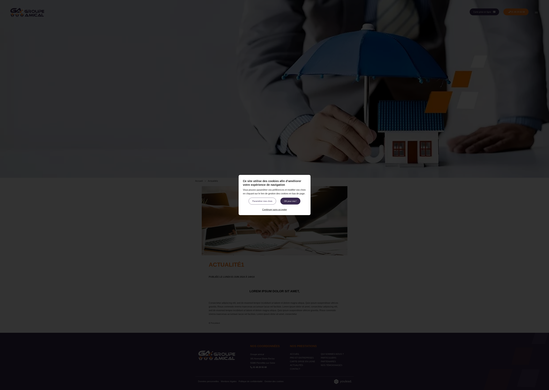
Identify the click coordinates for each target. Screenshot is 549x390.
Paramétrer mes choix (262, 201)
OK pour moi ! (290, 201)
